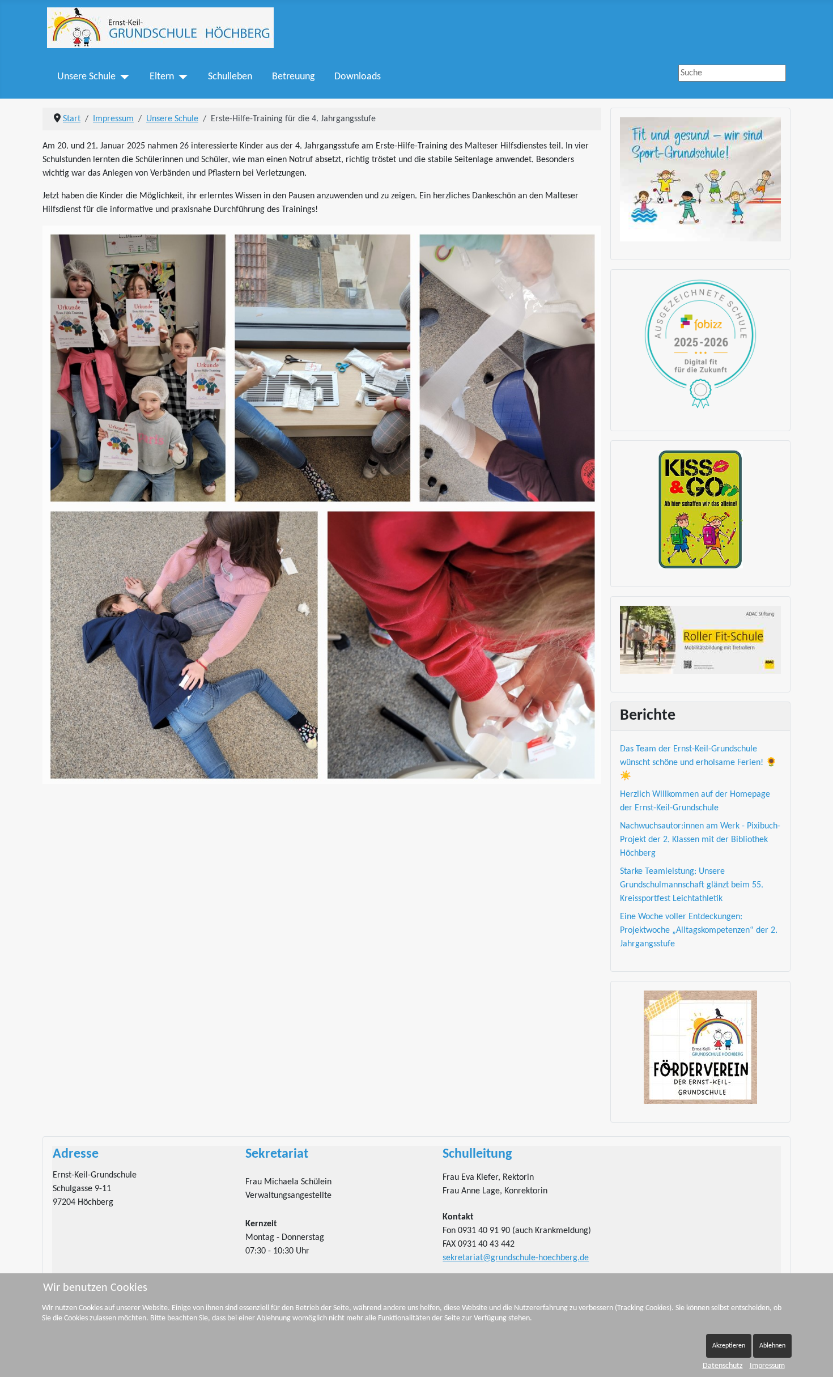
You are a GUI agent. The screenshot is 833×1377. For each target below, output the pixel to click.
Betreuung (293, 77)
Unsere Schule (86, 77)
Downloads (357, 77)
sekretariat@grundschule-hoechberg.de (516, 1258)
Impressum (767, 1366)
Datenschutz (723, 1366)
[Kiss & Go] (700, 509)
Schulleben (230, 77)
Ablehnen (772, 1345)
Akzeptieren (728, 1345)
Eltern (162, 77)
